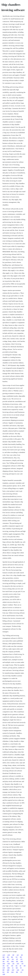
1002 (4, 959)
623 (3, 972)
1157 (18, 963)
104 (12, 965)
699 (3, 970)
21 (12, 967)
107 (17, 959)
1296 (4, 974)
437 (22, 963)
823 (17, 967)
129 (18, 955)
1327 (13, 970)
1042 (12, 961)
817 (8, 965)
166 (3, 961)
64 (20, 965)
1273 (4, 955)
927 (22, 955)
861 (12, 957)
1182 (8, 967)
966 (17, 972)
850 (17, 961)
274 (21, 959)
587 (13, 955)
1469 (8, 970)
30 (20, 967)
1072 (8, 963)
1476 (8, 955)
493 (8, 957)
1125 (18, 970)
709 (8, 972)
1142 (12, 972)
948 (3, 957)
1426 (21, 961)
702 (16, 965)
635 (8, 961)
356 (21, 957)
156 (22, 970)
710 (16, 957)
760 (3, 965)
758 (24, 965)
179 (8, 959)
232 (13, 963)
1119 (4, 967)
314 (13, 959)
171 (21, 972)
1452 (4, 963)
